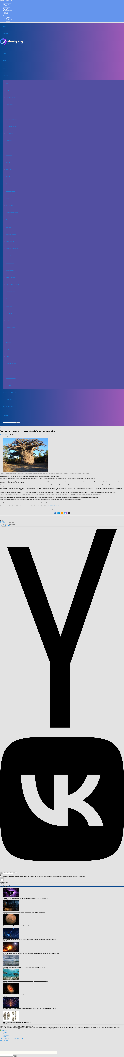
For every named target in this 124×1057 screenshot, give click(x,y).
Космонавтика (9, 205)
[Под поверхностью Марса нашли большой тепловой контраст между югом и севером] (11, 924)
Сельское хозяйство (10, 327)
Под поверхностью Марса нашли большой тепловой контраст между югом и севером (24, 925)
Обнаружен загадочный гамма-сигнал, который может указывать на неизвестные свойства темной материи (29, 1008)
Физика (5, 13)
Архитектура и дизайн (11, 119)
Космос (5, 5)
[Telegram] (58, 513)
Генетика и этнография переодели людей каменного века (17, 1022)
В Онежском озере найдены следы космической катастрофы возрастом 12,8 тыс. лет (24, 967)
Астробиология (9, 133)
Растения (2, 521)
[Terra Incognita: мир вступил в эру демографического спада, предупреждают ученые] (11, 910)
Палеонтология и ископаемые (13, 284)
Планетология (9, 299)
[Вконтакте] (55, 513)
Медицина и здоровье (11, 234)
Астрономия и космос (11, 126)
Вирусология (9, 155)
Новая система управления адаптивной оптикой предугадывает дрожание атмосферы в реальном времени (29, 939)
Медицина (6, 7)
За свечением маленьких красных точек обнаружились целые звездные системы (23, 995)
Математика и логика (11, 219)
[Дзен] (69, 513)
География (8, 169)
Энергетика (8, 385)
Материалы (8, 227)
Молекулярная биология (12, 248)
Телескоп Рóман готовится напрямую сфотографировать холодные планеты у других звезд (25, 898)
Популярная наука (10, 291)
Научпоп (6, 8)
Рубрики (5, 76)
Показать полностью (5, 525)
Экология (8, 370)
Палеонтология (8, 10)
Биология (6, 4)
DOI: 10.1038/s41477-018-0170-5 (53, 505)
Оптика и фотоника (10, 277)
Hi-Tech (7, 90)
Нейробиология (9, 270)
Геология (8, 176)
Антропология (9, 104)
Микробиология (10, 241)
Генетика (8, 162)
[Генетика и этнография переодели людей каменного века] (11, 1021)
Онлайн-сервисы (8, 406)
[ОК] (62, 513)
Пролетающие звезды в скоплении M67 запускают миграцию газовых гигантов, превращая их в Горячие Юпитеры (31, 953)
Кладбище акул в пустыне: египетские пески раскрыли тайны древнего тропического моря (25, 981)
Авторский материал (11, 97)
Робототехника (9, 334)
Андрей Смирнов (4, 434)
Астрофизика (9, 140)
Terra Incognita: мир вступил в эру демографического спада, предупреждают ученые (24, 912)
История (8, 183)
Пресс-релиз (9, 306)
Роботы (5, 12)
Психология (9, 313)
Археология (7, 3)
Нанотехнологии (10, 263)
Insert (15, 1056)
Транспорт (8, 342)
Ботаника (2, 427)
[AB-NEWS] (11, 44)
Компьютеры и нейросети (12, 212)
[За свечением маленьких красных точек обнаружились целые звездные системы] (11, 993)
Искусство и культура (11, 378)
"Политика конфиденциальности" (79, 1028)
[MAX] (65, 513)
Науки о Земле (9, 255)
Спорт (7, 320)
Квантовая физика (10, 191)
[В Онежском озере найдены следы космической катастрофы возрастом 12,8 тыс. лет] (11, 965)
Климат (7, 198)
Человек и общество (11, 363)
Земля (5, 9)
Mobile (7, 83)
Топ (4, 68)
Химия (7, 356)
